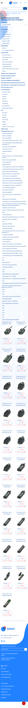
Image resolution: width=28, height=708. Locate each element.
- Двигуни (4, 48)
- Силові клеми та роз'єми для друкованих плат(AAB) (14, 201)
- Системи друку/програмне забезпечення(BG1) (13, 166)
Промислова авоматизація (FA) (8, 75)
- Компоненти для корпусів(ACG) (9, 264)
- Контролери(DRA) (6, 241)
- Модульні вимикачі (6, 64)
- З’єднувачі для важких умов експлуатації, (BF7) (13, 169)
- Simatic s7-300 (5, 38)
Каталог (8, 12)
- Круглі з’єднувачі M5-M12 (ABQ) (9, 248)
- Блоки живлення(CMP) (7, 228)
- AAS (3, 315)
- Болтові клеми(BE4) (6, 138)
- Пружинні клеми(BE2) (7, 192)
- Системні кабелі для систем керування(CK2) (12, 255)
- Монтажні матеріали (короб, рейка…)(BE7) (12, 140)
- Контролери (5, 31)
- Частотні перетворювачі (8, 50)
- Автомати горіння (6, 92)
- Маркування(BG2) (6, 164)
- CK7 (3, 257)
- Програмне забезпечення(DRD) (9, 219)
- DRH (3, 271)
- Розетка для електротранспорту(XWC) (11, 296)
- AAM (3, 212)
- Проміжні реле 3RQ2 (7, 66)
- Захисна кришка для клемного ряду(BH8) (11, 185)
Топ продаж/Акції (5, 677)
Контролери (4, 683)
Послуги (3, 668)
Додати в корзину (6, 343)
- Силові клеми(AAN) (6, 162)
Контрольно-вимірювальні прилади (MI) (10, 80)
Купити (6, 368)
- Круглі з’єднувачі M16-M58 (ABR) (9, 171)
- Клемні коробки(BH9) (7, 133)
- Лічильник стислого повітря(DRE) (10, 301)
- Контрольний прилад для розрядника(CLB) (12, 251)
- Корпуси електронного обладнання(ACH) (12, 194)
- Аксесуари (4, 94)
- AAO (3, 221)
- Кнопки (4, 71)
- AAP (3, 312)
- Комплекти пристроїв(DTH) (8, 226)
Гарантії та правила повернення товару (9, 654)
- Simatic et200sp (6, 43)
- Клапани (4, 98)
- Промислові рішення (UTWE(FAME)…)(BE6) (12, 253)
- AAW (3, 269)
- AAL (3, 260)
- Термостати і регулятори (8, 126)
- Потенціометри (6, 105)
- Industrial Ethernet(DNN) (8, 190)
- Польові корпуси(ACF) (7, 239)
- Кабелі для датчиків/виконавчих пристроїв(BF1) (13, 217)
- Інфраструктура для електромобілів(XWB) (12, 180)
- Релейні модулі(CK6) (7, 214)
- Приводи (4, 124)
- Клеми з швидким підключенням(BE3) (10, 319)
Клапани (3, 697)
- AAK (3, 308)
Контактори (4, 692)
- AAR (3, 153)
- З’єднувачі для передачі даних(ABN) (10, 237)
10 (21, 620)
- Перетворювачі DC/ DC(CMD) (9, 276)
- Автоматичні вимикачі (7, 62)
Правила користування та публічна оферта (8, 659)
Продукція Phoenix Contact (19, 12)
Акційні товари (4, 129)
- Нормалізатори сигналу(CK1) (9, 207)
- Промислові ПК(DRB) (7, 223)
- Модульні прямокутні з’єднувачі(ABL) (11, 173)
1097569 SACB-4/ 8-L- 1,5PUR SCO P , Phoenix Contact (7, 324)
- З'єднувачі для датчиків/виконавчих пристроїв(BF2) (14, 246)
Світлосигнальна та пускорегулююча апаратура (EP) (13, 85)
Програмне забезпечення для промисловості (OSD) (13, 82)
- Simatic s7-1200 (5, 41)
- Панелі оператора (6, 34)
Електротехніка (4, 52)
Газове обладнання (5, 89)
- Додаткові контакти (7, 57)
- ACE (3, 317)
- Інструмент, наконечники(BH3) (9, 146)
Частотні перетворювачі (7, 686)
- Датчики (4, 96)
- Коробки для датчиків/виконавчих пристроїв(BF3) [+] (14, 283)
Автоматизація (4, 29)
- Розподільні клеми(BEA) (7, 234)
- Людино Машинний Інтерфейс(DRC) (10, 274)
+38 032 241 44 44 (7, 637)
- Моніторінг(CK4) (6, 262)
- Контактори (5, 59)
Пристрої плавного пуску (7, 87)
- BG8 (3, 305)
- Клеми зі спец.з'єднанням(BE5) (9, 159)
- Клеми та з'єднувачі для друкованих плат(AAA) (13, 210)
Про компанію (5, 671)
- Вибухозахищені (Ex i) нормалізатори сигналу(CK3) (14, 278)
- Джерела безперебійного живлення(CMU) (12, 244)
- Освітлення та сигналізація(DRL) (9, 176)
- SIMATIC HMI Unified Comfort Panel (10, 68)
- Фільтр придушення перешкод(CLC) (10, 303)
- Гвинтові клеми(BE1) (7, 135)
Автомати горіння (6, 694)
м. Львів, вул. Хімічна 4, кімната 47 (10, 635)
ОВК (2, 110)
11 (23, 620)
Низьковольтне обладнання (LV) (8, 73)
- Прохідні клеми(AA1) (7, 151)
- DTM (3, 291)
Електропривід (4, 45)
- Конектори (4, 101)
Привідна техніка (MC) (6, 78)
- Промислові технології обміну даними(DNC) (12, 183)
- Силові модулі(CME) (6, 298)
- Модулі (4, 122)
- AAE (3, 310)
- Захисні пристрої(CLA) (7, 149)
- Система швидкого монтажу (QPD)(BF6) (11, 178)
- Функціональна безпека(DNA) (9, 199)
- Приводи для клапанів (7, 108)
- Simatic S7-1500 (6, 36)
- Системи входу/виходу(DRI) (8, 187)
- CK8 (3, 281)
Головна (3, 12)
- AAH (3, 196)
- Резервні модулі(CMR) (7, 267)
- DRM (3, 289)
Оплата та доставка (6, 674)
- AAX (3, 294)
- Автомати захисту (6, 55)
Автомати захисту (6, 689)
